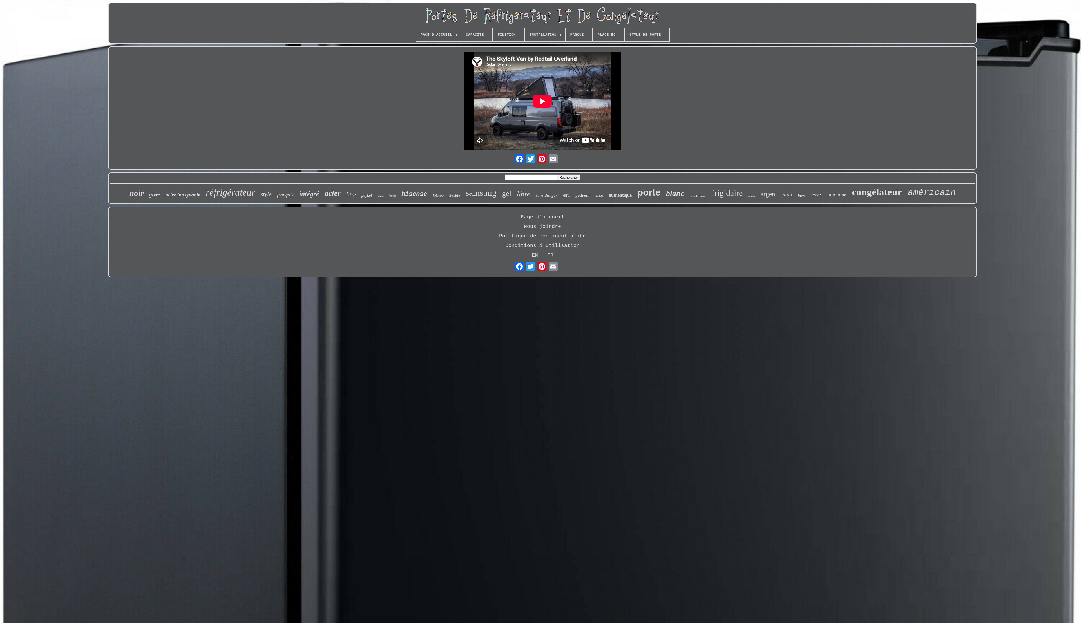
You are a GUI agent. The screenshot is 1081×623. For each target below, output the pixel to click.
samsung (481, 193)
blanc (675, 193)
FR (550, 255)
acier (333, 193)
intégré (309, 194)
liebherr (438, 196)
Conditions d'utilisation (542, 245)
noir (136, 193)
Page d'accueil (542, 217)
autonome (836, 195)
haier (599, 195)
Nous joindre (542, 226)
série (381, 196)
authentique (620, 195)
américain (932, 192)
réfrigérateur (230, 192)
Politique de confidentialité (542, 236)
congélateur (877, 192)
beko (392, 196)
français (285, 195)
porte (648, 192)
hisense (414, 194)
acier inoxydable (183, 195)
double (454, 195)
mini (787, 195)
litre (351, 194)
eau (566, 195)
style (266, 194)
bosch (751, 196)
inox (801, 195)
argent (769, 194)
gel (506, 193)
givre (154, 195)
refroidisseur (698, 196)
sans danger (546, 195)
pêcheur (582, 195)
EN (535, 255)
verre (815, 195)
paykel (366, 195)
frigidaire (727, 193)
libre (523, 194)
